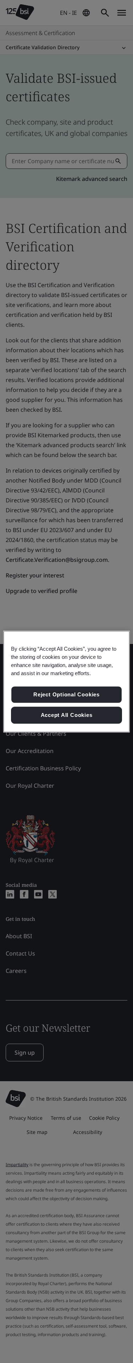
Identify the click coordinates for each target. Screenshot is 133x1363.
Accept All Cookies (67, 715)
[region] (66, 681)
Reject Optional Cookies (66, 695)
